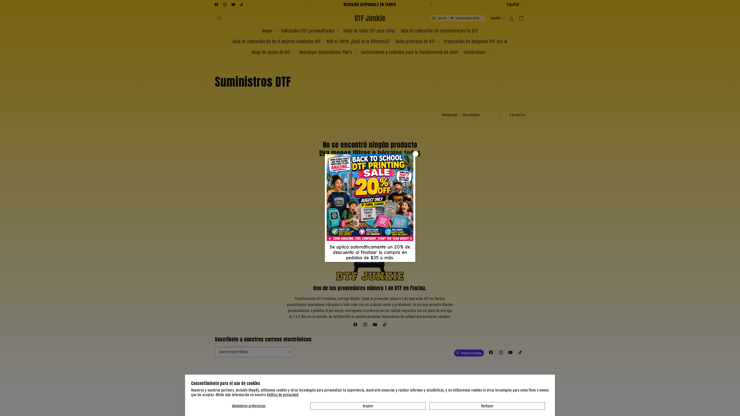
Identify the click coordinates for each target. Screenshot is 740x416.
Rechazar (487, 406)
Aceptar (368, 406)
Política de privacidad (283, 395)
